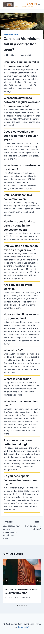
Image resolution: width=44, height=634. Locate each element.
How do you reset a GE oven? (33, 525)
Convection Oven (11, 34)
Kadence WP (23, 627)
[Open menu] (39, 4)
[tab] (17, 605)
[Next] (37, 581)
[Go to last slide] (6, 581)
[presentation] (22, 572)
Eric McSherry (11, 55)
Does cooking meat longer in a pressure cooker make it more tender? (11, 530)
